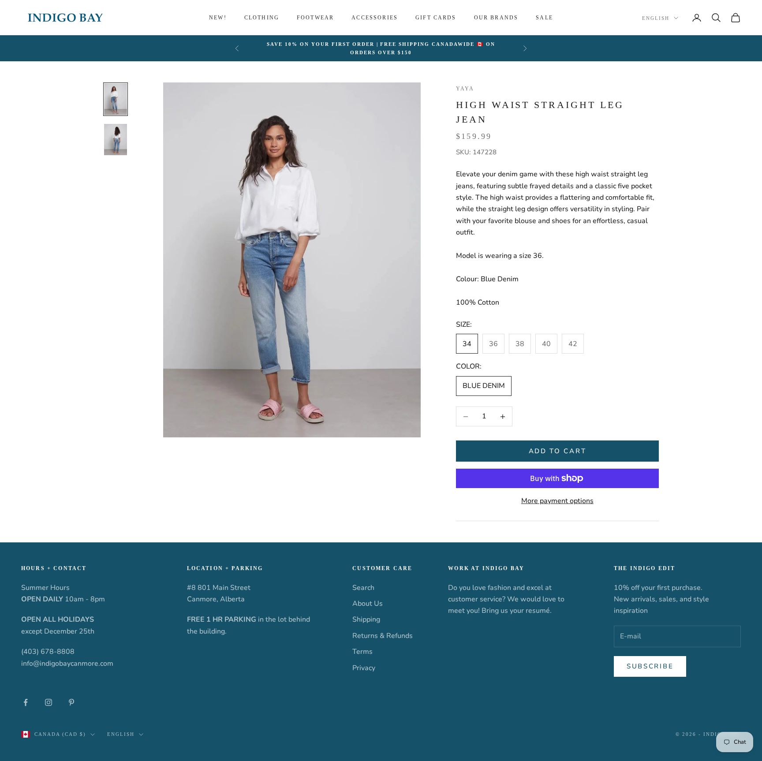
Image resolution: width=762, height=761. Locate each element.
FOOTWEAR (315, 18)
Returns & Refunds (382, 636)
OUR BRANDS (496, 18)
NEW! (218, 18)
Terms (362, 652)
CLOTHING (261, 18)
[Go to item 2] (115, 139)
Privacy (363, 668)
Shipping (366, 619)
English (655, 18)
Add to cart (557, 451)
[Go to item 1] (115, 99)
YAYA (465, 89)
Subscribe (650, 666)
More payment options (557, 501)
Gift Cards (435, 18)
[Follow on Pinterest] (71, 702)
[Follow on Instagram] (48, 702)
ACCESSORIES (374, 18)
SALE (544, 18)
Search (363, 588)
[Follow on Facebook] (25, 702)
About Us (367, 603)
